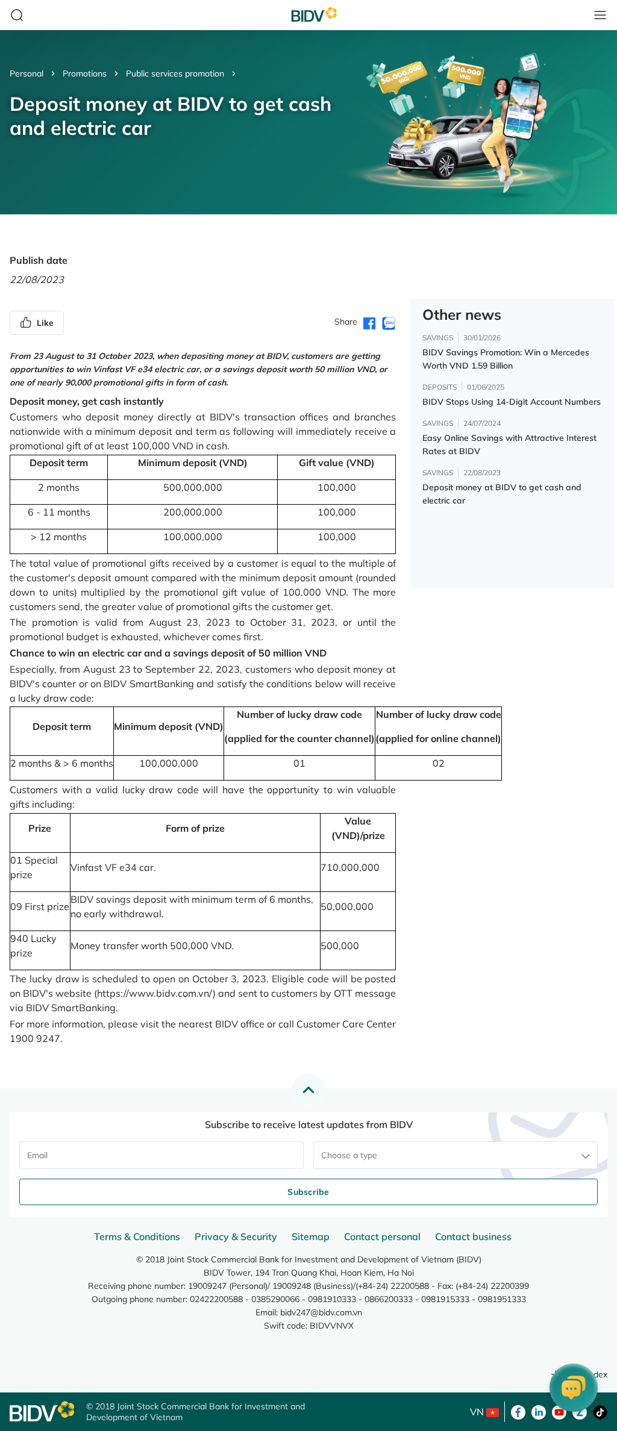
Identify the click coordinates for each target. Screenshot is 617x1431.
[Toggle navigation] (600, 15)
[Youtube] (559, 1411)
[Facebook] (518, 1411)
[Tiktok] (600, 1411)
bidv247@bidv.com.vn (321, 1312)
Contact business (473, 1236)
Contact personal (382, 1236)
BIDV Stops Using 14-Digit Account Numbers (511, 401)
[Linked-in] (538, 1411)
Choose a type (349, 1155)
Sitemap (311, 1236)
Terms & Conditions (137, 1236)
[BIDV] (42, 1411)
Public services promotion (175, 73)
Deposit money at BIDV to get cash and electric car (501, 494)
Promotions (85, 73)
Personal (26, 73)
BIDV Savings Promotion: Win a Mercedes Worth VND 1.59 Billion (505, 359)
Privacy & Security (236, 1236)
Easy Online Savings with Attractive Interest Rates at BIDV (509, 444)
